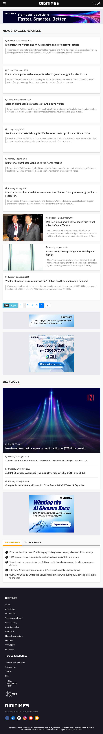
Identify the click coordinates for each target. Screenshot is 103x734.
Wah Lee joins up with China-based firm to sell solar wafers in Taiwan (70, 224)
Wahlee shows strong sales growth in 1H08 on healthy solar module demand (46, 281)
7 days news (10, 667)
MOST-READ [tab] (12, 542)
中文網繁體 (10, 645)
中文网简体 (10, 649)
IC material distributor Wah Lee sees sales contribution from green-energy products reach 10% (51, 194)
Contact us (10, 631)
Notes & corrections (14, 636)
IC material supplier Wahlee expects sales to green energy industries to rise (46, 74)
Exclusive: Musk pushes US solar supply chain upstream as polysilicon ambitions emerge (51, 552)
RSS (7, 676)
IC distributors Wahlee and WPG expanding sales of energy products (42, 44)
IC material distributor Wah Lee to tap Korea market (33, 162)
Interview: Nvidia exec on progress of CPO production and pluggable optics (44, 570)
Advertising (10, 609)
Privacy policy (11, 622)
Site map (9, 640)
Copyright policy (12, 627)
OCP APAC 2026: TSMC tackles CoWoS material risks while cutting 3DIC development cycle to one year (52, 576)
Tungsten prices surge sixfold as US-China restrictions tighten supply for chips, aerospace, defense (52, 563)
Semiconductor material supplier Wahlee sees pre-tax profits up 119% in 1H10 (47, 133)
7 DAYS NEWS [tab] (32, 542)
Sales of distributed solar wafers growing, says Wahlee (35, 103)
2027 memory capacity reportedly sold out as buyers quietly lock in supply (44, 557)
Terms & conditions (13, 618)
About (7, 604)
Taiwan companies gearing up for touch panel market (70, 253)
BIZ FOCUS (11, 382)
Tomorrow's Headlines (15, 662)
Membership (10, 613)
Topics (8, 671)
